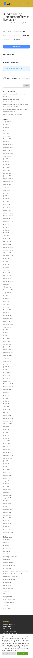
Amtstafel (6, 545)
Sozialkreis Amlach (9, 599)
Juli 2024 (6, 193)
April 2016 (6, 469)
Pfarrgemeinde (7, 597)
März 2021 (6, 307)
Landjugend (7, 585)
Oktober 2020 (7, 321)
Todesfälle (6, 605)
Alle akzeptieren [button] (22, 654)
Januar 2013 (7, 503)
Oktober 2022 (7, 253)
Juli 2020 (6, 330)
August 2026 (7, 122)
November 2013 (8, 492)
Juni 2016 (6, 464)
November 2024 (8, 181)
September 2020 (8, 324)
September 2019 (8, 358)
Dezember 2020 (8, 315)
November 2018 (8, 387)
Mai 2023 (6, 233)
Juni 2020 (6, 332)
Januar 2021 (7, 313)
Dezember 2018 (8, 384)
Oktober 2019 (7, 355)
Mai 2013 (6, 501)
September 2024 (8, 187)
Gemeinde (6, 559)
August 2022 (7, 258)
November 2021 (8, 284)
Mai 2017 (6, 438)
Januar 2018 (7, 415)
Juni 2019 (6, 367)
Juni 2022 (6, 264)
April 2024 (6, 201)
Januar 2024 (7, 210)
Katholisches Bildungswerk (11, 577)
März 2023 (6, 238)
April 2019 (6, 372)
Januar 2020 (7, 347)
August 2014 (7, 481)
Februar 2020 (7, 344)
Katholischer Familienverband (12, 574)
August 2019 (7, 361)
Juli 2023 (6, 227)
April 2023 (6, 236)
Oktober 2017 (7, 424)
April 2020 (6, 338)
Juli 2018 (6, 398)
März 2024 (6, 204)
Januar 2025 (7, 176)
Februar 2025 (7, 173)
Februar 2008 (7, 518)
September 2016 (8, 458)
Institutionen (7, 568)
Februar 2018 (7, 412)
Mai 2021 (6, 301)
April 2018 (6, 407)
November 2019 (8, 352)
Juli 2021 (6, 295)
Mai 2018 (6, 404)
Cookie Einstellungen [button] (9, 654)
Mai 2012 (6, 506)
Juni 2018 (6, 401)
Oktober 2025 (7, 150)
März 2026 (6, 136)
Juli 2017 (6, 432)
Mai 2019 (6, 370)
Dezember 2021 (8, 281)
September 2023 (8, 221)
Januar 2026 (7, 142)
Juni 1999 (6, 526)
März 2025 (6, 170)
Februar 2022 (7, 275)
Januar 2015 (7, 478)
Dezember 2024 (8, 179)
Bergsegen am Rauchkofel (11, 99)
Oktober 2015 (7, 475)
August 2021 (7, 293)
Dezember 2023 (8, 213)
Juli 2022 (6, 261)
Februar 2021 (7, 310)
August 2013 (7, 498)
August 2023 (7, 224)
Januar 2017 (7, 449)
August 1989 (7, 529)
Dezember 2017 (8, 418)
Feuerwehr (6, 551)
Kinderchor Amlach (9, 579)
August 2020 (7, 327)
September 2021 (8, 290)
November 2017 (8, 421)
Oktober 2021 (7, 287)
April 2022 (6, 270)
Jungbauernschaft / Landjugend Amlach (15, 571)
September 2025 (8, 153)
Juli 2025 (6, 159)
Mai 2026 (6, 130)
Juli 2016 (6, 461)
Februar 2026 (7, 139)
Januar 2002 (7, 523)
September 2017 (8, 427)
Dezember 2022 (8, 247)
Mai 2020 (6, 335)
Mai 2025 (6, 164)
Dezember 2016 (8, 452)
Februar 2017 (7, 446)
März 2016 (6, 472)
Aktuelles (6, 542)
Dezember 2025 (8, 144)
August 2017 (7, 429)
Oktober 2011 (7, 512)
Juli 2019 (6, 364)
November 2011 (8, 509)
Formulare (6, 554)
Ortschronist (7, 591)
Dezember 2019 (8, 350)
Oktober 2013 (7, 495)
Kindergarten (7, 582)
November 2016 (8, 455)
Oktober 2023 (7, 218)
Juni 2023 (6, 230)
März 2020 (6, 341)
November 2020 (8, 318)
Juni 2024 (6, 196)
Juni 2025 (6, 161)
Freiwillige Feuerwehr (9, 557)
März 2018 (6, 409)
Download (16, 46)
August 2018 (7, 395)
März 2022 (6, 273)
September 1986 (8, 532)
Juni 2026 (6, 127)
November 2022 (8, 250)
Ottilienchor (7, 594)
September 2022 (8, 256)
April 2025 (6, 167)
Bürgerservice (7, 548)
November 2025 (8, 147)
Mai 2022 (6, 267)
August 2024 (7, 190)
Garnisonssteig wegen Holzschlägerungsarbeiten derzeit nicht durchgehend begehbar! (15, 104)
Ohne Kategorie (8, 588)
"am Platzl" (6, 540)
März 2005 (6, 521)
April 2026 (6, 133)
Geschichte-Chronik (9, 565)
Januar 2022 (7, 278)
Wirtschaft (6, 608)
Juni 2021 (6, 298)
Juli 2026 (6, 124)
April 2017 (6, 441)
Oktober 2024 (7, 184)
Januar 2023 (7, 244)
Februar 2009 (7, 515)
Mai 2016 (6, 466)
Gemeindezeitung (8, 562)
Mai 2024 (6, 199)
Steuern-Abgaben (8, 602)
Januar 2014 (7, 489)
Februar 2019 (7, 378)
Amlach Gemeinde (11, 23)
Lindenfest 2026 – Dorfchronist (12, 114)
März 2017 (6, 444)
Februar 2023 (7, 241)
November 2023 (8, 216)
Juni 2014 (6, 484)
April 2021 (6, 304)
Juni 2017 (6, 435)
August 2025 (7, 156)
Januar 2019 (7, 381)
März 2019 (6, 375)
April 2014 (6, 486)
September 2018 (8, 392)
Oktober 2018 (7, 389)
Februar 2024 (7, 207)
